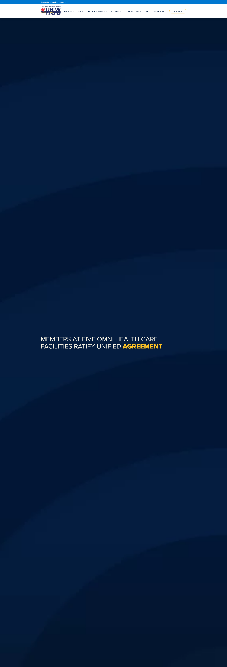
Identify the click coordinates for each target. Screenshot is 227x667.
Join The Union (132, 11)
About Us (68, 11)
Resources (115, 11)
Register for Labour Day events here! (54, 2)
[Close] (185, 2)
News (80, 11)
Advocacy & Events (96, 11)
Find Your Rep (178, 11)
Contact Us (158, 11)
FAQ (146, 11)
